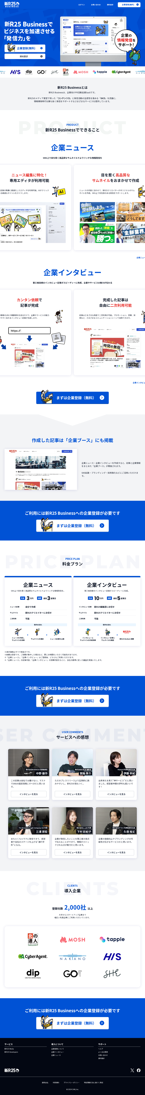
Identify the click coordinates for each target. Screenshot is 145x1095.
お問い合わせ (96, 5)
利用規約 (56, 1082)
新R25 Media (9, 1049)
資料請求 (110, 5)
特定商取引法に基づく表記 (93, 1082)
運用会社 (45, 1082)
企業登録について (57, 1049)
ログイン (81, 5)
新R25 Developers (11, 1052)
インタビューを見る (28, 794)
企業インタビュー (57, 1052)
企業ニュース (56, 1055)
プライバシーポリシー (72, 1082)
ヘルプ (100, 1049)
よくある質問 (103, 1052)
